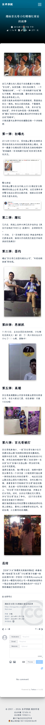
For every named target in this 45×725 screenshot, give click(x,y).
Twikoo (33, 689)
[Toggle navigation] (39, 4)
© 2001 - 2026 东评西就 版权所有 (22, 709)
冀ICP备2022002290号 (22, 718)
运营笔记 (8, 596)
